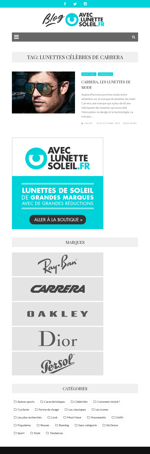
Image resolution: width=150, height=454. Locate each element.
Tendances (105, 74)
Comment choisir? (108, 401)
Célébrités (81, 401)
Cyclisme (23, 409)
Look (54, 417)
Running (64, 425)
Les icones (101, 409)
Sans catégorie (87, 425)
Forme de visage (49, 409)
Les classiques (77, 409)
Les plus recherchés (30, 417)
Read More (130, 123)
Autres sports (26, 401)
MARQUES (75, 242)
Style (37, 433)
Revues (44, 425)
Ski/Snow (112, 425)
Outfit (119, 417)
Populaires (24, 425)
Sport (21, 433)
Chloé (88, 123)
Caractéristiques (54, 401)
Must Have (89, 74)
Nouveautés (98, 417)
